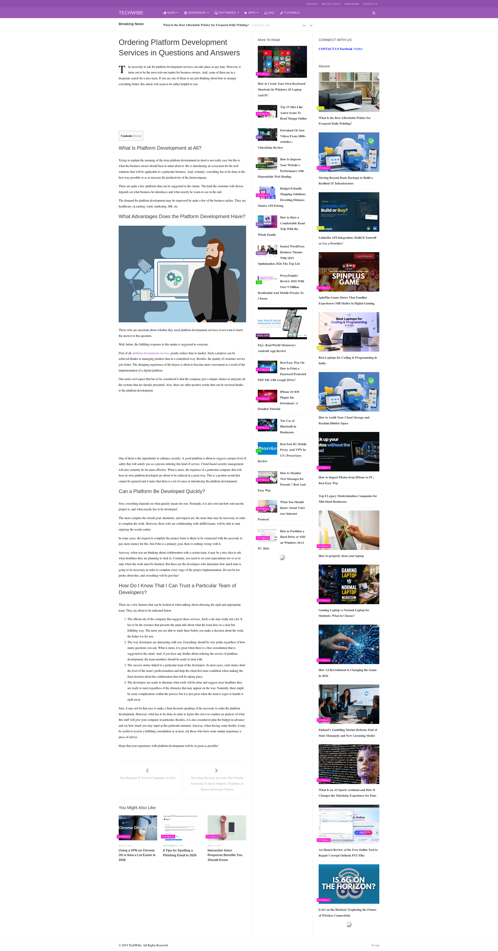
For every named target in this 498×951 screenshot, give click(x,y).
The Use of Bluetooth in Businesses (288, 426)
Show (137, 136)
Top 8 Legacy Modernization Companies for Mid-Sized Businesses (348, 499)
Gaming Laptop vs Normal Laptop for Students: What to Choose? (344, 613)
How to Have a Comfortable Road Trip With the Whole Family (281, 226)
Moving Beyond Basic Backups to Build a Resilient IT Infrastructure (208, 25)
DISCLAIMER (352, 3)
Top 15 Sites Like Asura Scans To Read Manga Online (293, 113)
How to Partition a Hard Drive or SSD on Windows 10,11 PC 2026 (281, 540)
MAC (271, 12)
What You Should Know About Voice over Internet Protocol (281, 510)
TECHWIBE (131, 12)
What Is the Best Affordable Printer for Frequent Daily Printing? (345, 120)
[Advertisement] (175, 98)
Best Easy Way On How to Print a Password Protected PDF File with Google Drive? (282, 371)
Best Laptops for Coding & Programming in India (348, 360)
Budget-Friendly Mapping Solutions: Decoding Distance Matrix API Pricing (282, 197)
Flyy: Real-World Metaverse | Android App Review (277, 348)
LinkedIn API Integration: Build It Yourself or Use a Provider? (347, 240)
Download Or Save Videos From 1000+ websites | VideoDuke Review (282, 139)
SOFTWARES (227, 12)
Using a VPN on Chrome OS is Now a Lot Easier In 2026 (137, 855)
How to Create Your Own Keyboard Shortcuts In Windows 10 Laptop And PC (281, 89)
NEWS (171, 12)
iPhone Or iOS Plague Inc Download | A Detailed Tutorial (278, 400)
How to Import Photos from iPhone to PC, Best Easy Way (346, 480)
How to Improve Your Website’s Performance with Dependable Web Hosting (281, 168)
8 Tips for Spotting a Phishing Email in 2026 (179, 853)
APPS (251, 12)
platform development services (151, 353)
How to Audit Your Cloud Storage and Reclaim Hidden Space (344, 420)
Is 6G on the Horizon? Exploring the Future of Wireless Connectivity (347, 912)
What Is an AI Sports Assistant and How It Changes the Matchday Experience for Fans (347, 793)
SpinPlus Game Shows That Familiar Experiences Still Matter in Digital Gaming (346, 300)
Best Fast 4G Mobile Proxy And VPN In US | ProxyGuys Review (282, 452)
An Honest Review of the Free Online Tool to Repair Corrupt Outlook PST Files (348, 852)
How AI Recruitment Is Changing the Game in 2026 (348, 673)
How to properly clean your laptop (341, 555)
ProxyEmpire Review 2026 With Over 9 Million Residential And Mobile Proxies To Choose (281, 287)
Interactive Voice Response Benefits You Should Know (225, 855)
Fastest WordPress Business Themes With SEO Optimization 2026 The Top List (281, 255)
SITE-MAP (312, 3)
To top (375, 945)
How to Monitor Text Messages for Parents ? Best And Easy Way (282, 481)
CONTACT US (370, 3)
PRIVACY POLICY (331, 3)
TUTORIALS (291, 12)
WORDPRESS (197, 12)
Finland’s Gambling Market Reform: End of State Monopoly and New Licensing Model (348, 732)
